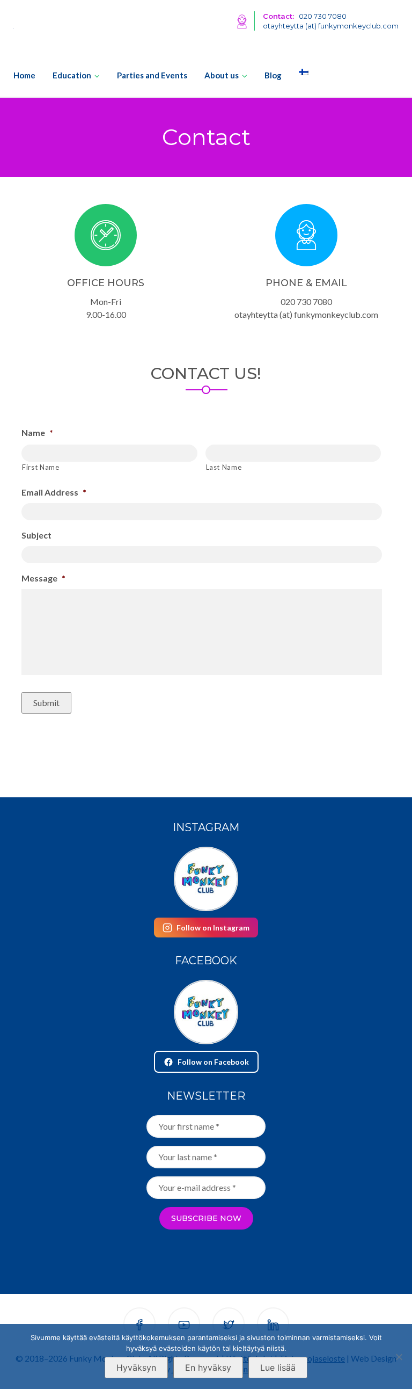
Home (24, 75)
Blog (273, 75)
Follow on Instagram (212, 927)
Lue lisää (278, 1367)
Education (72, 75)
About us (221, 75)
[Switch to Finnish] (299, 72)
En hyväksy (208, 1367)
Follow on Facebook (213, 1061)
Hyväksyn (136, 1367)
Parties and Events (152, 75)
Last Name (224, 467)
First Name (41, 467)
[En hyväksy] (398, 1356)
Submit (46, 702)
